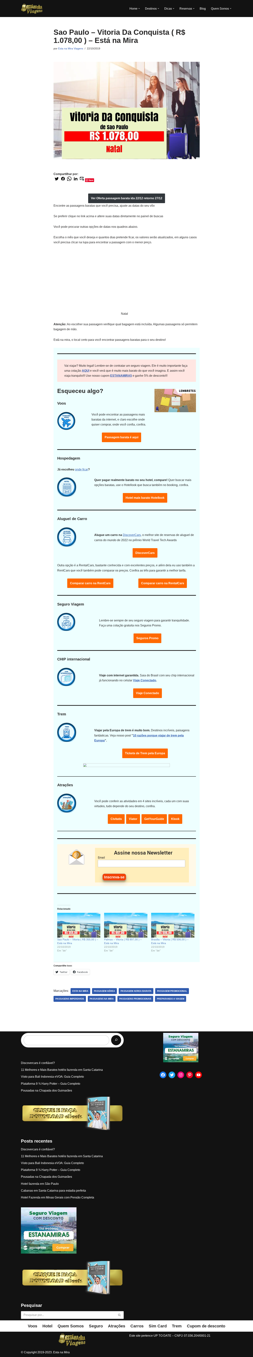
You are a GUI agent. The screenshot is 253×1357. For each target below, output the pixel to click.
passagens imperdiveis (69, 999)
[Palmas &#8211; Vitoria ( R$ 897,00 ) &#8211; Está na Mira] (125, 925)
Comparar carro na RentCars (90, 583)
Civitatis (116, 818)
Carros (137, 1326)
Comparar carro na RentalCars (162, 583)
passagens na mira (102, 999)
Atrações (116, 1326)
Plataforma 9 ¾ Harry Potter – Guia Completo (50, 1083)
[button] (139, 8)
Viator (133, 818)
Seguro (96, 1326)
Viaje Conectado (144, 680)
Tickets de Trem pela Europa (145, 753)
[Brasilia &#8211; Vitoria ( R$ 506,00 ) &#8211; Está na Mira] (172, 925)
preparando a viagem (170, 999)
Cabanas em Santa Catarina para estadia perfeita (53, 1190)
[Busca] (119, 1315)
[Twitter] (172, 1075)
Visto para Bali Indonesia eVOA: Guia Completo (52, 1076)
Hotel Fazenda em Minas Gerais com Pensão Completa (57, 1197)
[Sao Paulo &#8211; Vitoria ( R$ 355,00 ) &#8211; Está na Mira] (79, 925)
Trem (177, 1326)
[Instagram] (180, 1075)
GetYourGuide (154, 818)
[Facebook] (163, 1075)
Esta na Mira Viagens (70, 48)
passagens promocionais (135, 999)
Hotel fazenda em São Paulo (40, 1183)
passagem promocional (172, 991)
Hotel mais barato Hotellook (145, 497)
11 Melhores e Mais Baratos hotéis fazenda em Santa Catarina (62, 1069)
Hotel (47, 1326)
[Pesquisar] (116, 1040)
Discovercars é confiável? (38, 1063)
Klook (175, 818)
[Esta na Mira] (32, 8)
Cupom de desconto (206, 1326)
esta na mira (80, 991)
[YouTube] (198, 1075)
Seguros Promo (147, 638)
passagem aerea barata (136, 991)
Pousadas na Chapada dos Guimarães (46, 1090)
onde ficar (81, 469)
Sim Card (158, 1326)
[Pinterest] (189, 1075)
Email (101, 857)
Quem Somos (71, 1326)
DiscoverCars (132, 535)
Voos (32, 1326)
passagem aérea (104, 991)
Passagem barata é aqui (121, 437)
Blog (203, 8)
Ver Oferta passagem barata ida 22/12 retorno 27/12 (126, 198)
